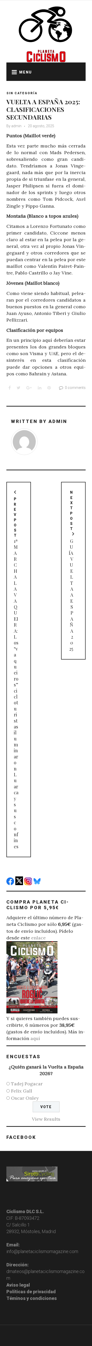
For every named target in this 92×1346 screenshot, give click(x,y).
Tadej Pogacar (27, 1084)
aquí (35, 1038)
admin (16, 126)
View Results (46, 1119)
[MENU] (12, 71)
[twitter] (19, 883)
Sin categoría (21, 93)
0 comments (75, 388)
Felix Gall (21, 1091)
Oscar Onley (25, 1098)
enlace (38, 938)
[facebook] (10, 883)
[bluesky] (37, 883)
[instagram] (28, 883)
